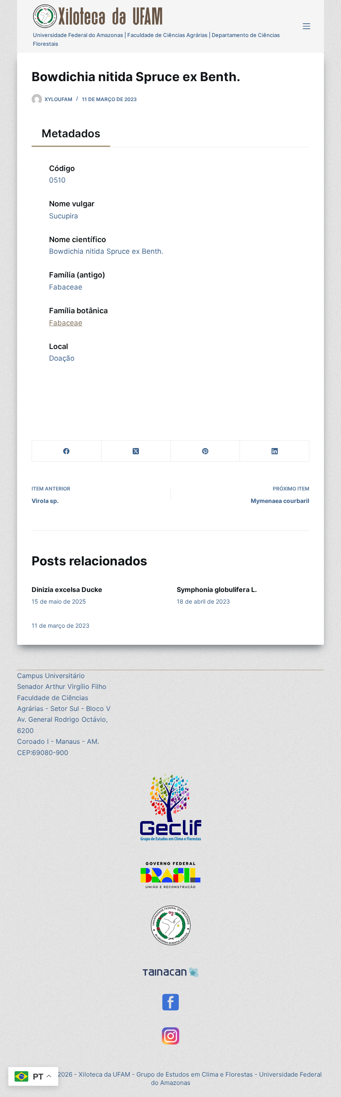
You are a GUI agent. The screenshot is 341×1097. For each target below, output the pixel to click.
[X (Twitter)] (136, 451)
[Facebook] (66, 451)
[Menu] (306, 26)
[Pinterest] (205, 451)
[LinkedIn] (274, 451)
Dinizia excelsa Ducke (67, 589)
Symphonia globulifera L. (217, 589)
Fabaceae (65, 323)
